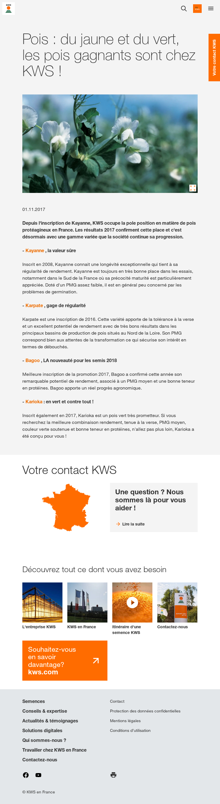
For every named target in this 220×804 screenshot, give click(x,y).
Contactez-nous (39, 759)
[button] (132, 608)
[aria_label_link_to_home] (8, 8)
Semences (33, 701)
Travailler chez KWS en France (54, 750)
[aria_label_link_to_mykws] (197, 8)
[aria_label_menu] (210, 8)
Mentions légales (125, 720)
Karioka (33, 401)
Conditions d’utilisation (130, 730)
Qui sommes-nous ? (44, 740)
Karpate (34, 305)
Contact (117, 701)
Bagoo (32, 360)
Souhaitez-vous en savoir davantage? (52, 660)
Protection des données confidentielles (145, 711)
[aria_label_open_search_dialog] (183, 8)
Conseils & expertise (44, 711)
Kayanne (34, 250)
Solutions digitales (42, 730)
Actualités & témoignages (50, 721)
